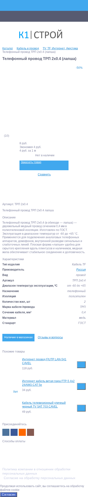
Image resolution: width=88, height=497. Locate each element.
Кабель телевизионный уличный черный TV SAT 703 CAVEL (44, 404)
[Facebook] (14, 432)
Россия (81, 269)
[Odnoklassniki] (22, 432)
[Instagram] (30, 432)
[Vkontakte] (5, 432)
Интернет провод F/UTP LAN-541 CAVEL (44, 361)
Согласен (8, 494)
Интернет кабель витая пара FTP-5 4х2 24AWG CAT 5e (48, 383)
